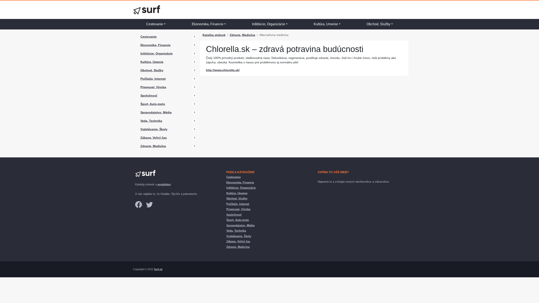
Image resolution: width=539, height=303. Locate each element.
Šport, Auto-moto (152, 104)
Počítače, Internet (153, 78)
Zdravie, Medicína (153, 146)
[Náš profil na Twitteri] (149, 204)
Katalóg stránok (214, 35)
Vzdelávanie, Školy (153, 129)
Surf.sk (158, 269)
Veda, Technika (151, 120)
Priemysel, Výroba (153, 87)
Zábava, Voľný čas (153, 137)
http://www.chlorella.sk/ (223, 70)
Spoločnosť (148, 95)
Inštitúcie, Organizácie (268, 24)
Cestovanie (154, 24)
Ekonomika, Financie (207, 24)
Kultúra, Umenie (326, 24)
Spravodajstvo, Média (156, 112)
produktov (164, 184)
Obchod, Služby (378, 24)
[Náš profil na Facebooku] (139, 204)
